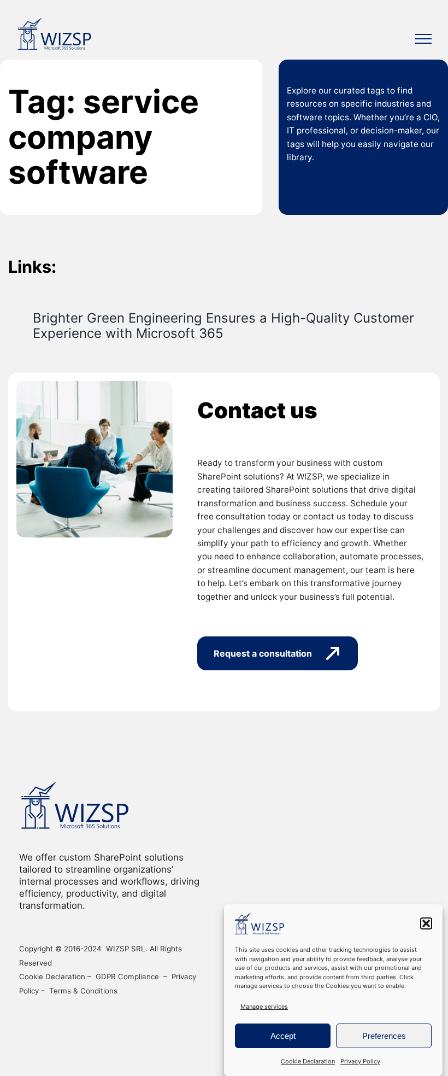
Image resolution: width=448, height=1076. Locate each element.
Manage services (264, 1006)
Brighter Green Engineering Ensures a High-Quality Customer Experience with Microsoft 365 (223, 326)
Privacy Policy (360, 1061)
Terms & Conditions (83, 990)
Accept (283, 1035)
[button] (426, 923)
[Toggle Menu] (423, 39)
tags (376, 90)
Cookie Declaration (308, 1061)
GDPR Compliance (127, 976)
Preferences (384, 1035)
